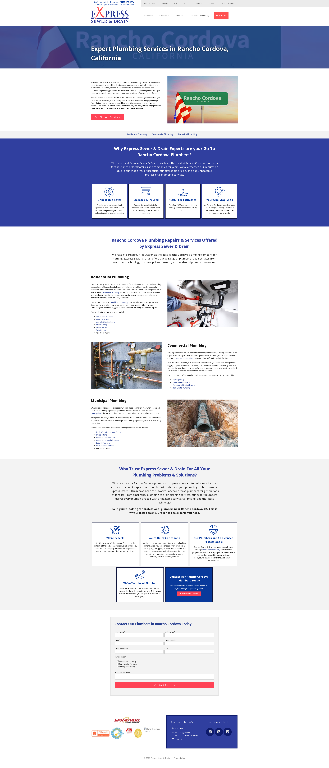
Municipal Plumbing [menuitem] (187, 134)
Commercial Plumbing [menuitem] (162, 134)
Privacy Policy (179, 758)
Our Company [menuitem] (149, 3)
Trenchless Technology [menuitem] (199, 15)
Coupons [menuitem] (164, 3)
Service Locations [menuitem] (227, 3)
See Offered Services (107, 117)
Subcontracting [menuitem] (197, 3)
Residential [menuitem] (148, 15)
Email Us (178, 739)
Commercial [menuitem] (164, 15)
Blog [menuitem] (175, 3)
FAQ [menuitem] (184, 3)
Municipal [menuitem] (180, 15)
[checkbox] (164, 664)
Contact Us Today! (189, 593)
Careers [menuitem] (212, 3)
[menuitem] (221, 15)
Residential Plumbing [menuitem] (137, 134)
